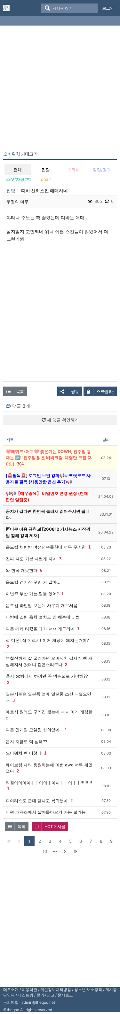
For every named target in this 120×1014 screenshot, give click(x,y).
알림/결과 (102, 169)
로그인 (108, 8)
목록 (20, 391)
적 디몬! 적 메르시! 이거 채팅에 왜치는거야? (47, 640)
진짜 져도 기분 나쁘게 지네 (31, 558)
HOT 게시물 (54, 826)
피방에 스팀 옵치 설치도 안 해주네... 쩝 (43, 616)
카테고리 (20, 154)
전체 (17, 169)
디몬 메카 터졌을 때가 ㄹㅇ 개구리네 (40, 628)
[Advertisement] (60, 90)
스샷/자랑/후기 (18, 179)
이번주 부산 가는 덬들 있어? (32, 593)
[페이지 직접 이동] (55, 851)
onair (46, 179)
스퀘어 (74, 169)
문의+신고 (45, 995)
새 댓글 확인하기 (62, 419)
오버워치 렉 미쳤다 (24, 753)
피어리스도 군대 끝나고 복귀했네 (37, 800)
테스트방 (25, 995)
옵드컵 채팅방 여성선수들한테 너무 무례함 (46, 546)
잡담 (46, 169)
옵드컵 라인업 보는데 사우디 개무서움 (41, 605)
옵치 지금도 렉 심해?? (26, 741)
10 (45, 851)
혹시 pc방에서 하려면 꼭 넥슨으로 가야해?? (47, 676)
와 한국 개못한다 (21, 570)
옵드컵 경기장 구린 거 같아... (33, 582)
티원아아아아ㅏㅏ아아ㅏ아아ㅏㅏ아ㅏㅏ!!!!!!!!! (49, 782)
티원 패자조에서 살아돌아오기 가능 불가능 (46, 812)
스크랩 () (105, 391)
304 (20, 464)
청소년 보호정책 (88, 989)
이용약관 (29, 989)
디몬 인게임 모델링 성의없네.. (34, 729)
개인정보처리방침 (55, 989)
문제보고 (65, 995)
